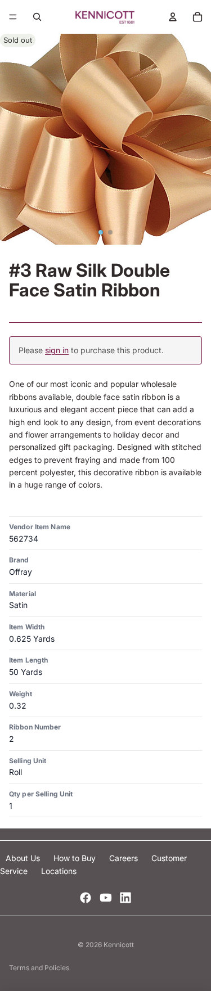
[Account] (172, 16)
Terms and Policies (39, 967)
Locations (59, 871)
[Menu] (13, 17)
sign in (57, 350)
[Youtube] (106, 897)
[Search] (37, 16)
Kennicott (119, 944)
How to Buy (75, 858)
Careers (124, 858)
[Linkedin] (125, 897)
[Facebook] (85, 897)
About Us (24, 858)
